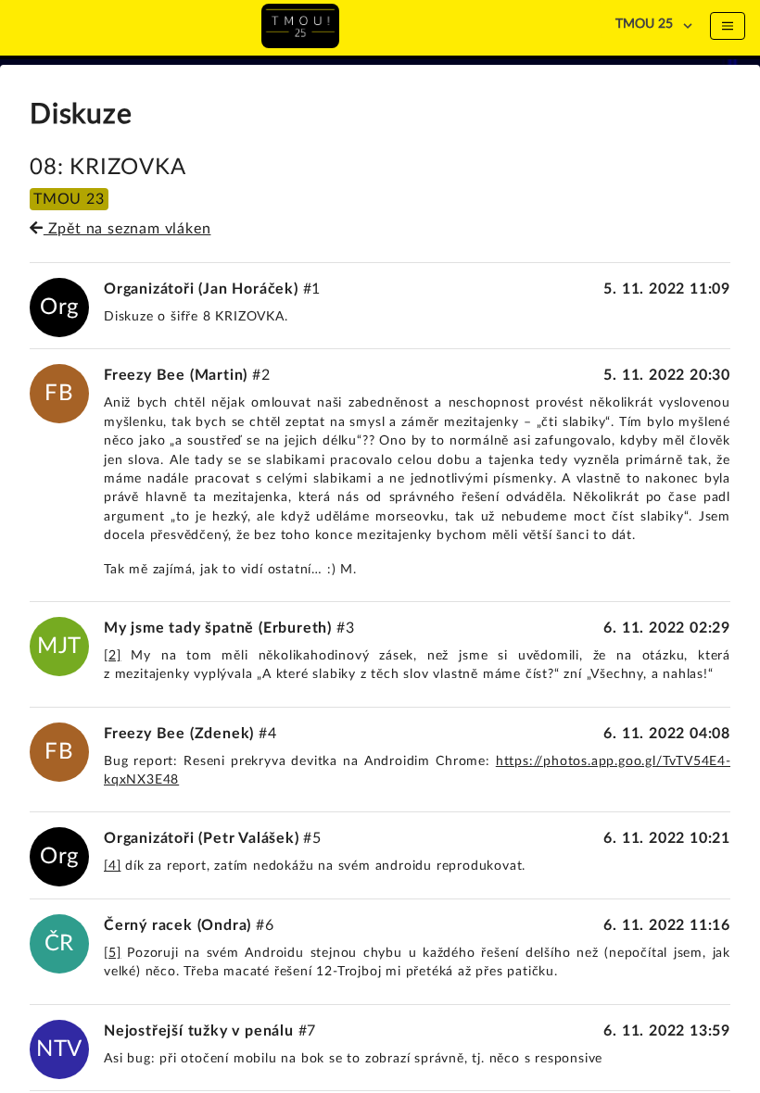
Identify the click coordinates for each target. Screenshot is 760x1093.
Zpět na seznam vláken (127, 228)
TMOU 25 (644, 24)
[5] (112, 953)
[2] (112, 655)
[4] (112, 866)
